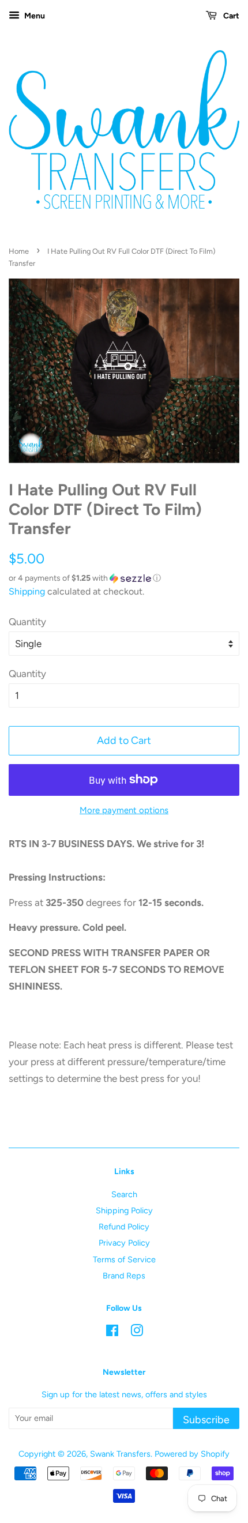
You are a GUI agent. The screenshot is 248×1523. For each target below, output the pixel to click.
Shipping (27, 591)
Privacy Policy (124, 1243)
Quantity (27, 621)
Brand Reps (124, 1275)
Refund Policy (124, 1226)
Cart (230, 16)
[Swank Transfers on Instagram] (136, 1333)
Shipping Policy (124, 1210)
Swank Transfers (120, 1454)
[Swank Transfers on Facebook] (112, 1333)
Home (19, 251)
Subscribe (206, 1419)
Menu (33, 16)
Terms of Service (124, 1259)
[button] (124, 578)
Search (124, 1194)
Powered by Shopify (192, 1454)
